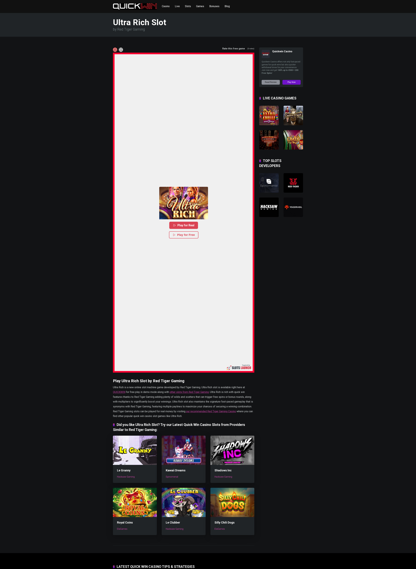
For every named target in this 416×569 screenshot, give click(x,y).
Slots (188, 6)
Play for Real (186, 225)
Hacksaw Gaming (126, 476)
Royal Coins (125, 522)
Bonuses (214, 6)
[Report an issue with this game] (115, 50)
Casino (166, 6)
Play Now (291, 82)
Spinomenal (172, 476)
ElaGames (122, 529)
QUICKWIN (119, 392)
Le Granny (123, 470)
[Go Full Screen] (121, 50)
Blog (227, 6)
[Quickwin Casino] (266, 57)
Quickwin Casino (282, 51)
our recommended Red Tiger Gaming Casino (210, 411)
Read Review (271, 82)
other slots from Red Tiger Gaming (189, 392)
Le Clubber (173, 522)
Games (200, 6)
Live (177, 6)
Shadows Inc (223, 470)
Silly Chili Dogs (224, 522)
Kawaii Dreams (175, 470)
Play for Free (186, 235)
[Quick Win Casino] (135, 5)
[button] (183, 203)
